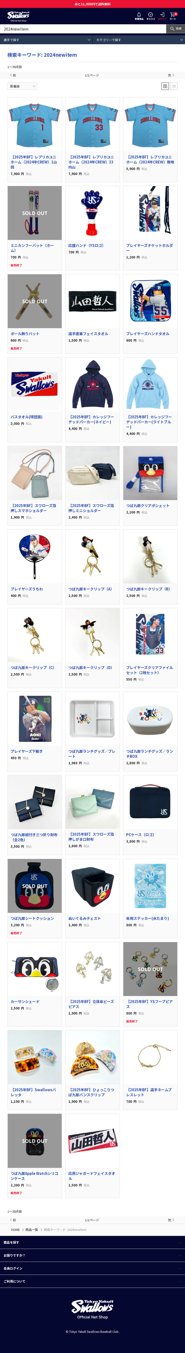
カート (173, 16)
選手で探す (11, 40)
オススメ (150, 18)
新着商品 (139, 18)
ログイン (162, 18)
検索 (179, 28)
